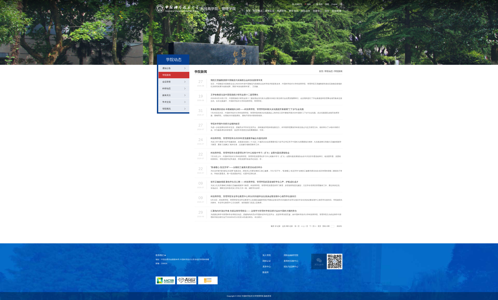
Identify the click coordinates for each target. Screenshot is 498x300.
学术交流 (166, 102)
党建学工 (317, 11)
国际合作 (305, 11)
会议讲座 (166, 82)
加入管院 (266, 255)
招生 (327, 11)
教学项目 (293, 11)
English (334, 4)
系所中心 (266, 267)
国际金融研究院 (291, 255)
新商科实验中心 (291, 261)
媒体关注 (166, 95)
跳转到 (339, 226)
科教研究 (281, 11)
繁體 (327, 4)
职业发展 (336, 11)
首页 (248, 11)
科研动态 (166, 88)
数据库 (265, 272)
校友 (309, 4)
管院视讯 (166, 109)
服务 (321, 4)
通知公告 (166, 68)
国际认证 (266, 261)
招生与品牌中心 (291, 267)
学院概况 (257, 11)
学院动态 (328, 71)
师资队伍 (269, 11)
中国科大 (298, 4)
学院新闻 (166, 75)
